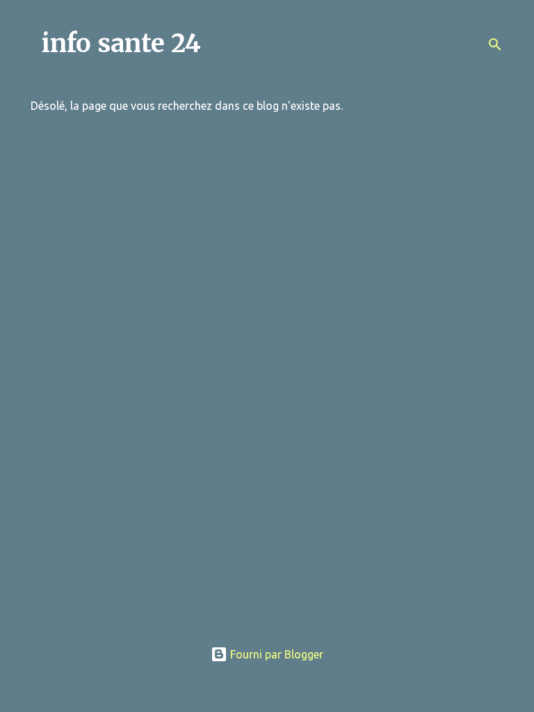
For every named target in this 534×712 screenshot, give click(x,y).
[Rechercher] (495, 44)
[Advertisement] (267, 530)
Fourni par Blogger (275, 654)
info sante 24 (121, 43)
